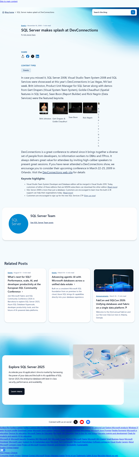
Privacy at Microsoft (30, 445)
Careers (125, 442)
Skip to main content (9, 1)
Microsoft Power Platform (62, 439)
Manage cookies (58, 455)
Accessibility (72, 445)
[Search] (133, 12)
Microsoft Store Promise (101, 430)
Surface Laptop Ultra (32, 427)
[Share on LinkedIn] (37, 56)
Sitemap (25, 455)
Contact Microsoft (36, 455)
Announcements (102, 296)
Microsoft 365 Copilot (97, 439)
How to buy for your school (86, 433)
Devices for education (18, 433)
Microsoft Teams (80, 439)
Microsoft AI (5, 439)
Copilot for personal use (95, 427)
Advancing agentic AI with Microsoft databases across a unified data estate (68, 280)
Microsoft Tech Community (61, 442)
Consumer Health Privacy (10, 455)
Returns (56, 430)
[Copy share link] (22, 56)
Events (23, 26)
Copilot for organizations (74, 427)
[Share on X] (32, 56)
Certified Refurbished (81, 430)
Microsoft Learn (15, 442)
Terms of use (70, 455)
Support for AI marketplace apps (36, 442)
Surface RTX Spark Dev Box (52, 427)
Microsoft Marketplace (83, 442)
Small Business (113, 439)
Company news (15, 445)
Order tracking (66, 430)
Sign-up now (89, 196)
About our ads (112, 455)
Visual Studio (115, 442)
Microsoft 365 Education (63, 433)
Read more (112, 187)
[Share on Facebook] (27, 56)
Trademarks (81, 455)
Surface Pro (5, 427)
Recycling (101, 455)
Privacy (48, 455)
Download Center (25, 430)
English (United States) (9, 448)
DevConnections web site (57, 172)
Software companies (101, 442)
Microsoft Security (18, 439)
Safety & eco (91, 455)
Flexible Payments (119, 430)
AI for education (25, 436)
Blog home (9, 12)
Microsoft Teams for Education (40, 433)
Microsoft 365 (45, 439)
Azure (121, 439)
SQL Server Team (29, 35)
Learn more (16, 392)
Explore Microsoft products (116, 427)
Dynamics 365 (33, 439)
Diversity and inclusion (56, 445)
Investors (43, 445)
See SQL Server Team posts (41, 222)
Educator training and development (112, 433)
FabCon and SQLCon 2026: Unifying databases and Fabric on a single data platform (112, 304)
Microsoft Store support (43, 430)
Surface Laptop (16, 427)
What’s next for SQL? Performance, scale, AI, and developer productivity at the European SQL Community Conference (24, 284)
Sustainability (82, 445)
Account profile (10, 430)
